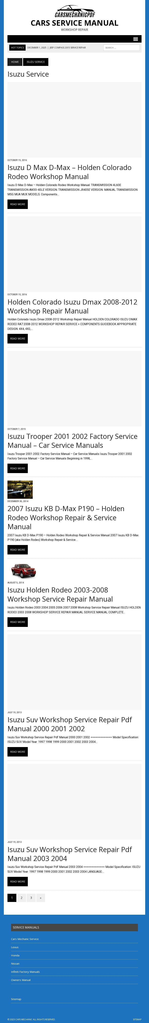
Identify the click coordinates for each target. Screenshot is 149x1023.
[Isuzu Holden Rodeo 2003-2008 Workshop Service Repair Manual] (23, 578)
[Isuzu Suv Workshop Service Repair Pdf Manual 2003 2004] (74, 837)
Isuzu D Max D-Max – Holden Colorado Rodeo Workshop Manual (69, 172)
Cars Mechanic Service (25, 939)
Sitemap (16, 999)
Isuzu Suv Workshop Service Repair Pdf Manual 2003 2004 (69, 854)
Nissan (15, 963)
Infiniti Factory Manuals (25, 971)
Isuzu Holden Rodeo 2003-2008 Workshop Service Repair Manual (60, 594)
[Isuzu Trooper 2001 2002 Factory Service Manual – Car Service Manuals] (74, 424)
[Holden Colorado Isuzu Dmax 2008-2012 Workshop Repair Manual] (74, 289)
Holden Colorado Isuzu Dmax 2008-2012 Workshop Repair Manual (72, 306)
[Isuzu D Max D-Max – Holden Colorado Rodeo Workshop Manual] (74, 155)
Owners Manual (21, 980)
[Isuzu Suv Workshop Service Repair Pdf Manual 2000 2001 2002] (74, 707)
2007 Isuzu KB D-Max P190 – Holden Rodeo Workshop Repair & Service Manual (65, 517)
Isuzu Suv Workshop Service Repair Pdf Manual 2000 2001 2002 (69, 724)
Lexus (15, 947)
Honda (15, 955)
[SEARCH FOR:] (121, 47)
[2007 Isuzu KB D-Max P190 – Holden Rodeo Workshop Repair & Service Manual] (20, 496)
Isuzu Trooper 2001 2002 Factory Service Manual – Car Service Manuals (72, 440)
